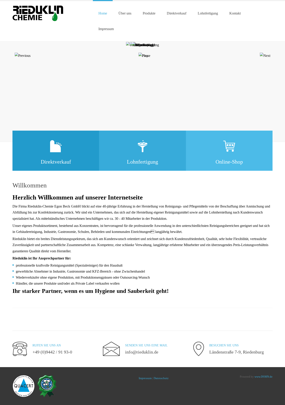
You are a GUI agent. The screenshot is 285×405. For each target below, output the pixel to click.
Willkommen (29, 185)
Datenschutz (161, 378)
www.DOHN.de (263, 376)
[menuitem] (103, 13)
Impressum (145, 378)
